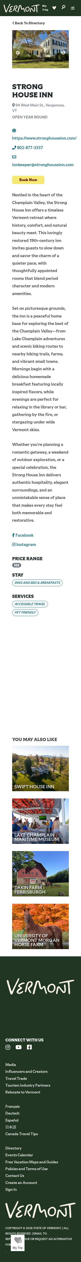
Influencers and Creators (26, 1071)
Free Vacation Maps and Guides (31, 1162)
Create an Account (21, 1183)
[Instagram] (7, 1048)
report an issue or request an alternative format (38, 1241)
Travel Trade (16, 1078)
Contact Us (14, 1176)
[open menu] (72, 8)
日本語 (10, 1127)
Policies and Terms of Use (26, 1169)
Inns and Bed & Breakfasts (37, 582)
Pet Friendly (25, 612)
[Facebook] (29, 1048)
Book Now (28, 180)
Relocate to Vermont (22, 1092)
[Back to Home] (22, 8)
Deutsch (12, 1113)
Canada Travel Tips (21, 1134)
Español (11, 1120)
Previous (18, 53)
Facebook (24, 535)
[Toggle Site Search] (63, 7)
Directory (13, 1148)
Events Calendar (19, 1155)
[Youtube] (19, 1048)
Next (63, 53)
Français (12, 1106)
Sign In (11, 1189)
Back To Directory (29, 23)
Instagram (26, 544)
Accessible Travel (30, 604)
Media (10, 1065)
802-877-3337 (29, 147)
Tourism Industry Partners (27, 1085)
